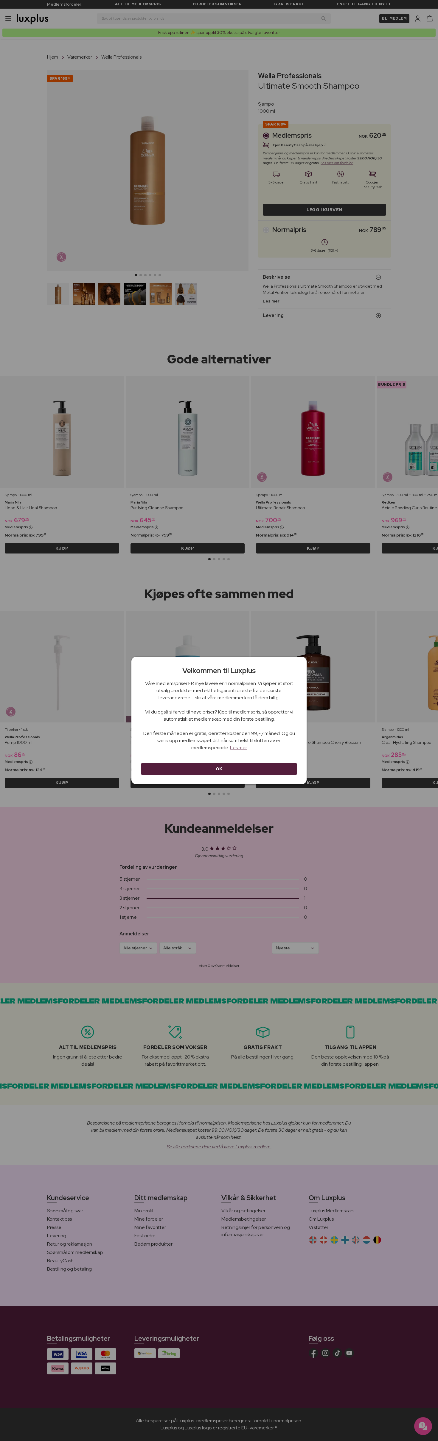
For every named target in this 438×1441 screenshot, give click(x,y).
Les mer (238, 747)
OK (219, 769)
